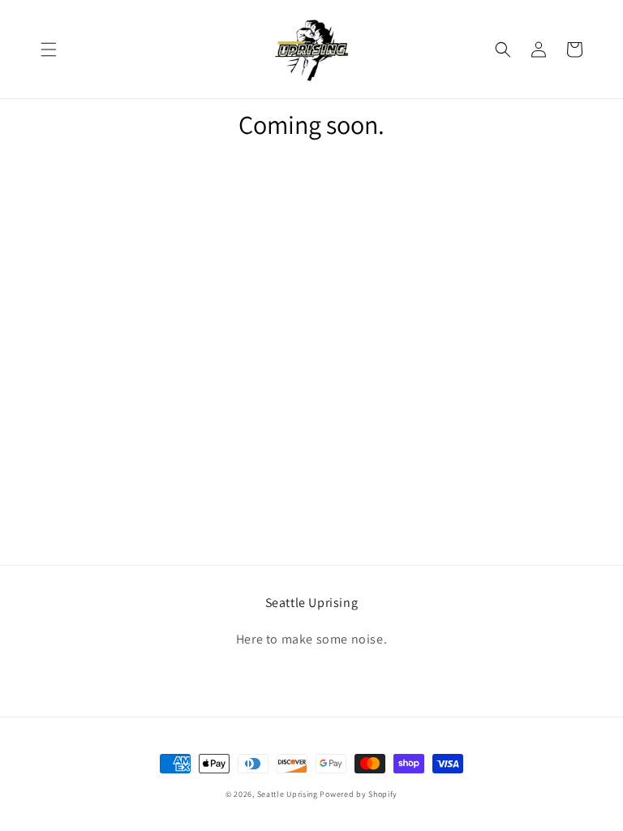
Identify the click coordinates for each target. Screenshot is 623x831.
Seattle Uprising (287, 794)
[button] (49, 49)
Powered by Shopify (358, 794)
